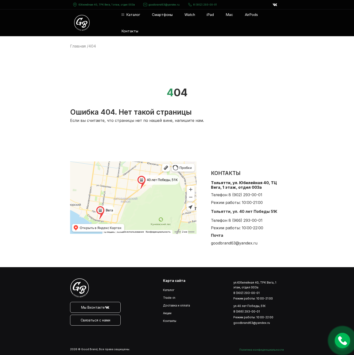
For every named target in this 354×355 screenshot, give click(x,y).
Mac (229, 14)
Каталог (133, 14)
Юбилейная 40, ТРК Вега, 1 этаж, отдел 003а (107, 4)
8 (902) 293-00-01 (205, 4)
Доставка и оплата (176, 305)
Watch (189, 14)
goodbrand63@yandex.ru (164, 4)
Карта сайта (174, 281)
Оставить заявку (342, 340)
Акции (167, 313)
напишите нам (189, 120)
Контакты (129, 31)
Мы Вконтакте (93, 307)
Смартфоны (162, 14)
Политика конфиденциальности (261, 349)
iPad (210, 14)
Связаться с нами (95, 320)
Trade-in (169, 297)
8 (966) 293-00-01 (245, 220)
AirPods (251, 14)
